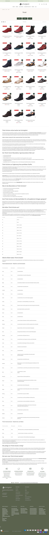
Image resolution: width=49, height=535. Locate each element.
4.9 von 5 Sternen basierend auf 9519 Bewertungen (29, 482)
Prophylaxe (13, 511)
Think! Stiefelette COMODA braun (30, 37)
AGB (25, 495)
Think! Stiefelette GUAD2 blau (6, 69)
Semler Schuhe (4, 518)
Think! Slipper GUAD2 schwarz (30, 120)
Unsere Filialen (18, 492)
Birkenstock (4, 508)
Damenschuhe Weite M (33, 511)
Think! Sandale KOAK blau (30, 69)
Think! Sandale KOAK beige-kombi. (7, 87)
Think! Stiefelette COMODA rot (18, 36)
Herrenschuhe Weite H (33, 512)
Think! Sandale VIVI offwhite (42, 69)
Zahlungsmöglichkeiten (19, 495)
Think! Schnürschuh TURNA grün (19, 53)
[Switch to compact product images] (5, 22)
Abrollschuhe (41, 508)
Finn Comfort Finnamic (14, 510)
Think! (8, 9)
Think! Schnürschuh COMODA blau (30, 53)
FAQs (26, 490)
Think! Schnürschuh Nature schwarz (30, 104)
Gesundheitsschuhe (27, 6)
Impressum (26, 493)
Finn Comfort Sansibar (14, 509)
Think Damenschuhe (38, 209)
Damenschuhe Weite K (33, 510)
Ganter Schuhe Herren (24, 512)
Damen (14, 6)
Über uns (17, 490)
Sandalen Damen (4, 510)
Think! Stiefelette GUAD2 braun (42, 37)
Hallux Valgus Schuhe (42, 509)
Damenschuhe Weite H (33, 509)
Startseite (3, 9)
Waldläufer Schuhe (5, 511)
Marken (33, 6)
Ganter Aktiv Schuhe (24, 508)
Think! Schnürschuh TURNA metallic (19, 70)
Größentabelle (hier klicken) (36, 215)
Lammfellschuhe (41, 510)
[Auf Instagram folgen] (0, 526)
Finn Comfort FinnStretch (15, 512)
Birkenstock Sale (4, 509)
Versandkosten (27, 498)
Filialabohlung (18, 493)
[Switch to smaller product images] (3, 22)
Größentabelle (18, 498)
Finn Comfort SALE (14, 508)
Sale (35, 6)
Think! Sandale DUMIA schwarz (7, 103)
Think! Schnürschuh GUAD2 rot (7, 36)
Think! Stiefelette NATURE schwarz (19, 104)
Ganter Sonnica (23, 510)
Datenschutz (27, 492)
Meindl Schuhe (4, 512)
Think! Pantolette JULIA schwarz (42, 87)
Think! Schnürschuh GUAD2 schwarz (19, 121)
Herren (17, 6)
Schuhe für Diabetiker (42, 511)
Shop (6, 9)
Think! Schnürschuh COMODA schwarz (30, 87)
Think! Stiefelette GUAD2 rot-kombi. (7, 53)
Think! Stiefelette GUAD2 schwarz (42, 104)
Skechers (3, 519)
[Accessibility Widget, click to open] (1, 531)
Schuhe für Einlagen (42, 512)
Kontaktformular (4, 496)
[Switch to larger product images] (1, 22)
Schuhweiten (21, 6)
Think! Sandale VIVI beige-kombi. (19, 87)
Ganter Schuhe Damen (24, 511)
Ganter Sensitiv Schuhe (24, 509)
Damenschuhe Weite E (33, 508)
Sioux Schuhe (4, 520)
